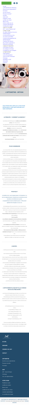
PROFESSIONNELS (6, 3)
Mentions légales (22, 399)
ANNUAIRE (4, 345)
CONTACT (4, 353)
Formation (4, 365)
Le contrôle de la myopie (7, 394)
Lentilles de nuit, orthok (7, 389)
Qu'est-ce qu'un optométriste (8, 361)
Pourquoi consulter (6, 363)
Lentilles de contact (6, 385)
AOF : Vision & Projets (7, 372)
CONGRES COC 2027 (7, 349)
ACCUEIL (4, 341)
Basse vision (5, 387)
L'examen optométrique (7, 392)
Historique (4, 374)
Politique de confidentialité (9, 399)
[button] (7, 27)
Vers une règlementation (7, 376)
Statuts (3, 401)
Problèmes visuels (6, 382)
